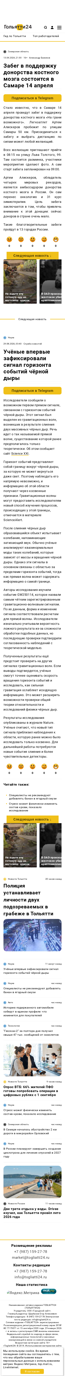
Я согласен (32, 1371)
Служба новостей (33, 344)
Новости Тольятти (17, 879)
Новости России (16, 1203)
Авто (10, 1002)
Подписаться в (32, 98)
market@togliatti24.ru (31, 1257)
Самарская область (18, 51)
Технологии (14, 1026)
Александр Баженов (39, 58)
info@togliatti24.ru (31, 1277)
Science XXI (20, 453)
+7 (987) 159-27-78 (30, 1252)
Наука (11, 337)
